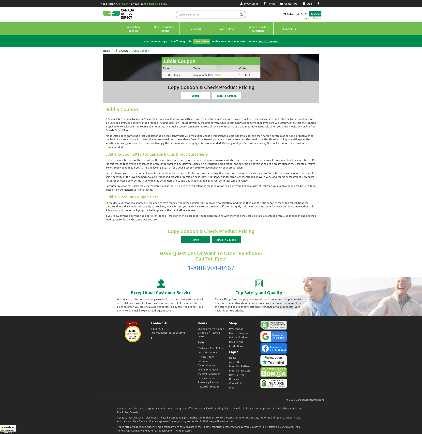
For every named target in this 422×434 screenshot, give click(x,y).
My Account (251, 3)
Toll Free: (151, 3)
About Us (234, 361)
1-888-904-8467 (211, 268)
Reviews (234, 378)
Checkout (315, 13)
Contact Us (290, 3)
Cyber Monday (206, 365)
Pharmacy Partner (208, 382)
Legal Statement (207, 352)
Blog (309, 3)
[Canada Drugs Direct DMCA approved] (273, 373)
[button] (8, 429)
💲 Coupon (121, 50)
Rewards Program (208, 386)
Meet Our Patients (240, 366)
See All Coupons (269, 41)
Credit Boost (236, 345)
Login (305, 18)
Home (106, 50)
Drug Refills (236, 341)
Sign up (317, 18)
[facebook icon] (318, 3)
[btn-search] (241, 15)
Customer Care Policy (210, 348)
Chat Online (123, 3)
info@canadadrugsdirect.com (168, 332)
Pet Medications (238, 337)
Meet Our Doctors (239, 370)
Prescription (236, 328)
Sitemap (203, 360)
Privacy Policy (206, 356)
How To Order (237, 374)
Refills (271, 3)
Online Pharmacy (208, 369)
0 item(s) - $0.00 (297, 14)
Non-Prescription (239, 333)
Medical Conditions (209, 373)
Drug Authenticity (208, 377)
